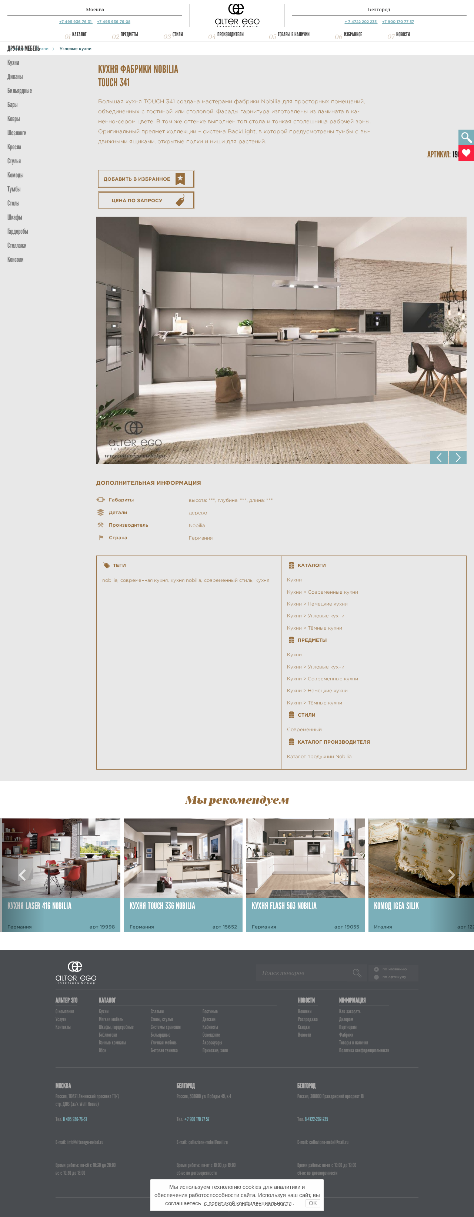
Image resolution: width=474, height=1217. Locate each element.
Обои (102, 1050)
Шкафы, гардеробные (116, 1027)
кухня (262, 580)
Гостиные (210, 1011)
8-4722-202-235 (316, 1119)
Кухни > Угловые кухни (315, 615)
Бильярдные (160, 1034)
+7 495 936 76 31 (76, 22)
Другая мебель (23, 48)
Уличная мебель (164, 1042)
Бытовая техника (164, 1050)
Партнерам (348, 1027)
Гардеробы (17, 231)
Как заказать (350, 1011)
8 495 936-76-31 (75, 1119)
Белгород (379, 9)
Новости (403, 34)
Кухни (13, 62)
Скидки (304, 1027)
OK (313, 1203)
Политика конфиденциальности (364, 1050)
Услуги (61, 1019)
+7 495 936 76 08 (113, 22)
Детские (209, 1019)
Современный (304, 729)
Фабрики (346, 1034)
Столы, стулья (162, 1019)
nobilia (109, 580)
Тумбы (14, 189)
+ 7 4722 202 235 (361, 22)
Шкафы (14, 217)
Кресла (14, 147)
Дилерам (346, 1019)
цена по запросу (137, 200)
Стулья (14, 161)
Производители (230, 34)
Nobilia (197, 525)
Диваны (15, 76)
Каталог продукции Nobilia (319, 756)
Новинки (304, 1011)
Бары (12, 104)
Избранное (353, 34)
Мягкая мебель (111, 1019)
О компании (65, 1011)
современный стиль (228, 580)
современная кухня (144, 580)
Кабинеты (210, 1027)
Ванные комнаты (112, 1042)
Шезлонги (17, 133)
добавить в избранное (137, 179)
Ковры (13, 118)
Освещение (211, 1034)
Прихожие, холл (215, 1050)
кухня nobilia (186, 580)
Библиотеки (108, 1034)
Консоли (15, 259)
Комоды (15, 175)
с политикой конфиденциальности (247, 1203)
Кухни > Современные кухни (322, 592)
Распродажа (308, 1019)
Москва (95, 9)
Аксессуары (212, 1042)
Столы (13, 203)
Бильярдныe (19, 90)
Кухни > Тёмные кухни (314, 628)
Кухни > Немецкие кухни (317, 604)
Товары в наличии (294, 34)
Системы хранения (166, 1027)
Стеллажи (17, 245)
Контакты (63, 1027)
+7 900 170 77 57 (398, 22)
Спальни (157, 1011)
